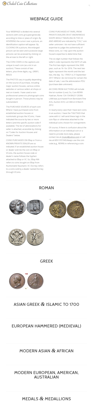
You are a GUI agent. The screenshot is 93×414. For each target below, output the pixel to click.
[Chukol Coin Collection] (20, 5)
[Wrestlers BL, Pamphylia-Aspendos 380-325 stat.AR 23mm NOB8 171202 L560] (26, 237)
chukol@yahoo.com (70, 137)
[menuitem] (89, 5)
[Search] (89, 5)
